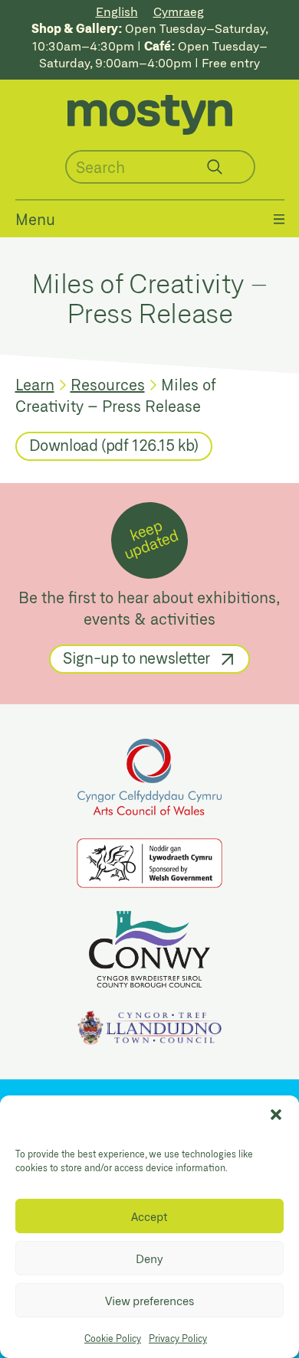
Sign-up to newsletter (136, 657)
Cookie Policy (112, 1338)
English (117, 11)
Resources (108, 384)
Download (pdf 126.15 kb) (114, 445)
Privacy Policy (178, 1338)
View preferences (149, 1300)
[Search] (214, 167)
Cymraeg (178, 11)
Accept (149, 1216)
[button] (276, 1114)
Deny (149, 1258)
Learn (34, 384)
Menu (35, 219)
